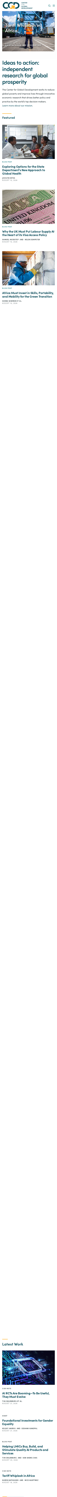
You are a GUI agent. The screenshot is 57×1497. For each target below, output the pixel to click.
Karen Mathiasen (13, 45)
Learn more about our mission (17, 105)
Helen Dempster (32, 240)
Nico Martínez (34, 45)
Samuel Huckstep (10, 240)
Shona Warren (9, 301)
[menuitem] (49, 6)
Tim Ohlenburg (9, 1401)
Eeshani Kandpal (29, 1428)
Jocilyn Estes (8, 178)
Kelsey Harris (9, 1428)
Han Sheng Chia (30, 1458)
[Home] (28, 5)
